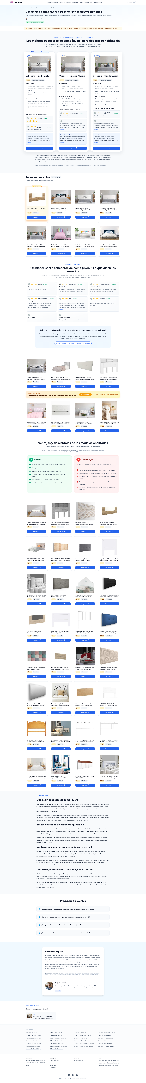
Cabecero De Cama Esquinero (106, 1038)
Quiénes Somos (98, 2)
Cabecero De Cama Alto (56, 1035)
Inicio (27, 8)
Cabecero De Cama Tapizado (106, 1046)
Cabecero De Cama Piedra (33, 1046)
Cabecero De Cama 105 (32, 1032)
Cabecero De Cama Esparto (81, 1038)
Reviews (86, 2)
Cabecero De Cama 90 (80, 1032)
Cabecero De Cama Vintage (33, 1049)
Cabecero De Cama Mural (105, 1043)
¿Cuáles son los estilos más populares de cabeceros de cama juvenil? (65, 917)
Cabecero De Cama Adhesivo (33, 1035)
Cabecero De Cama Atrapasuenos (83, 1035)
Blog (91, 2)
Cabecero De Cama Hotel (105, 1041)
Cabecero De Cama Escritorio (58, 1038)
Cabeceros (40, 8)
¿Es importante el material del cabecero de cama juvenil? (61, 925)
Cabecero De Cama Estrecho (33, 1041)
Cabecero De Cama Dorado (33, 1038)
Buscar (132, 2)
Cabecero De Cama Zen (56, 1049)
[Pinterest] (77, 1075)
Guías (81, 2)
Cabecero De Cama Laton (57, 1043)
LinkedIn (58, 991)
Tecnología (62, 2)
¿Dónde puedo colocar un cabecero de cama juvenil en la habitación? (65, 933)
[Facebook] (69, 1075)
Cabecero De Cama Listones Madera (84, 1043)
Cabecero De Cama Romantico (58, 1046)
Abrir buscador (85, 394)
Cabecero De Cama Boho (105, 1035)
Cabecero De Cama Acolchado (106, 1032)
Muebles (68, 2)
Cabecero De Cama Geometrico (58, 1041)
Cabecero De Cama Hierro (81, 1041)
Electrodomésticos (52, 2)
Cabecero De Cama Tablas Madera (83, 1046)
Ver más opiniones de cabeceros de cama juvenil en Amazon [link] (73, 343)
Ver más (29, 142)
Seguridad (75, 2)
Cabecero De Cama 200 (56, 1032)
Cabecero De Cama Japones (33, 1043)
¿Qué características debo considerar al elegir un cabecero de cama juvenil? (68, 909)
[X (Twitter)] (73, 1075)
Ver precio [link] (38, 148)
